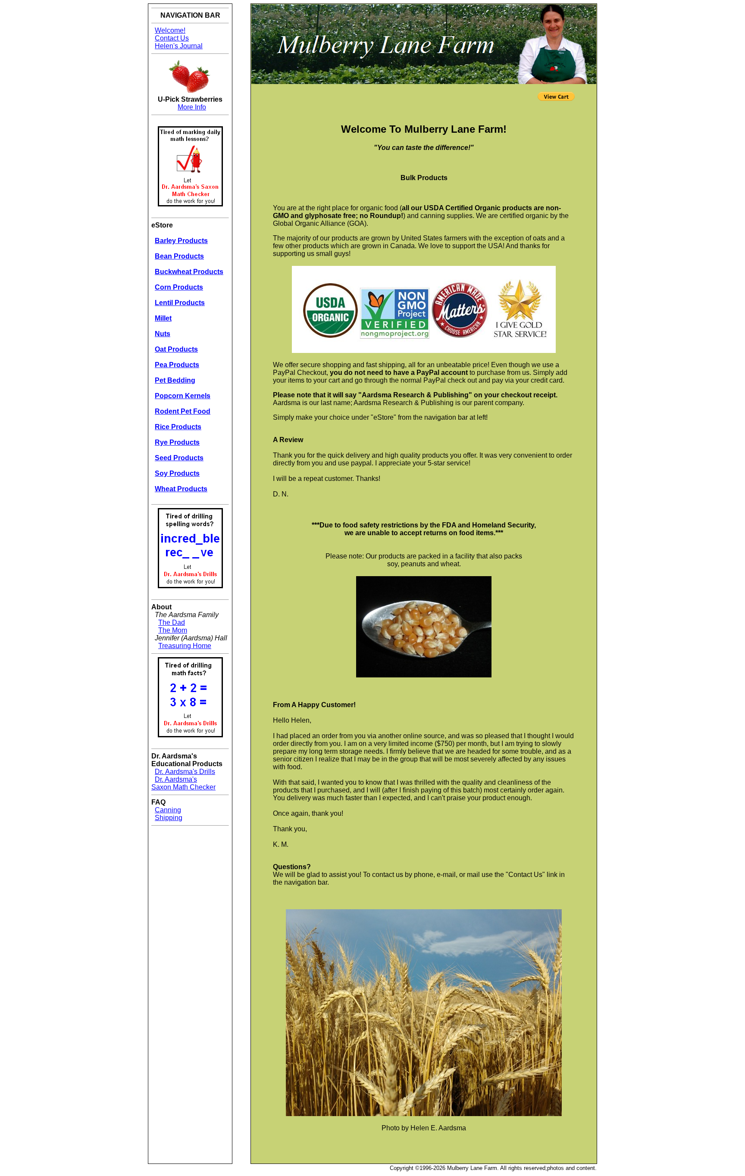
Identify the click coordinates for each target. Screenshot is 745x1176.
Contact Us (172, 38)
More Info (192, 107)
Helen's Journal (179, 46)
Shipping (168, 817)
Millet (163, 318)
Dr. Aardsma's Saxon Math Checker (183, 783)
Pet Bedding (175, 380)
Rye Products (177, 442)
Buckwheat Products (189, 271)
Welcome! (170, 30)
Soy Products (177, 473)
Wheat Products (181, 489)
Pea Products (177, 364)
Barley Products (181, 240)
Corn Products (179, 287)
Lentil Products (180, 302)
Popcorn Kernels (182, 395)
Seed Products (179, 458)
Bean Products (179, 256)
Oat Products (176, 349)
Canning (168, 810)
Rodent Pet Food (182, 411)
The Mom (172, 630)
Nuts (162, 333)
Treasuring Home (184, 645)
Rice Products (178, 426)
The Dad (171, 622)
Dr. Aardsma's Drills (185, 771)
